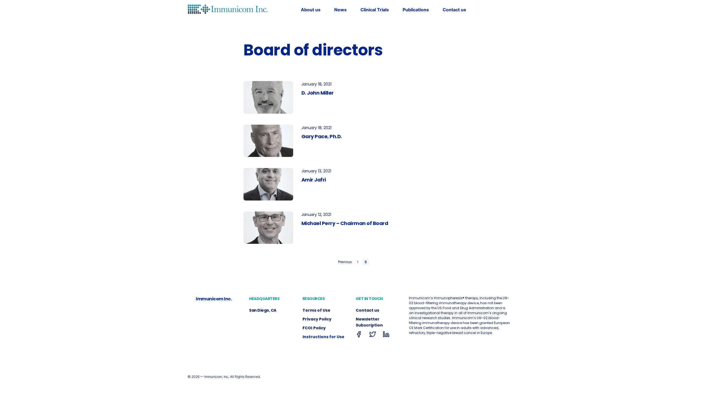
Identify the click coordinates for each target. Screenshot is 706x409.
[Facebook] (359, 336)
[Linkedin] (386, 336)
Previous (345, 262)
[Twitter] (372, 336)
